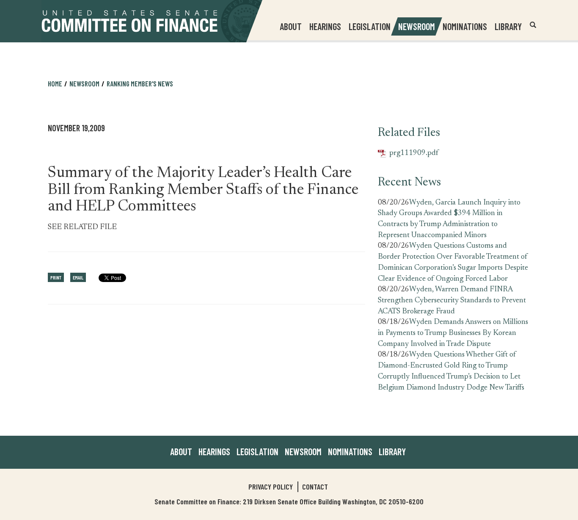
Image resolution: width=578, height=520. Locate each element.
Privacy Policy (270, 486)
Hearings (325, 26)
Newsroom (303, 451)
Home (55, 83)
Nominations (465, 26)
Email (78, 277)
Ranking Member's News (140, 83)
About (181, 451)
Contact (315, 486)
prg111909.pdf (408, 153)
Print (55, 277)
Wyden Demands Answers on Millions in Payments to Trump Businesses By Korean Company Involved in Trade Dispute (453, 333)
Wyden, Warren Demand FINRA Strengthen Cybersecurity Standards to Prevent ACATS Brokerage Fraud (452, 300)
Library (508, 26)
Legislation (370, 26)
